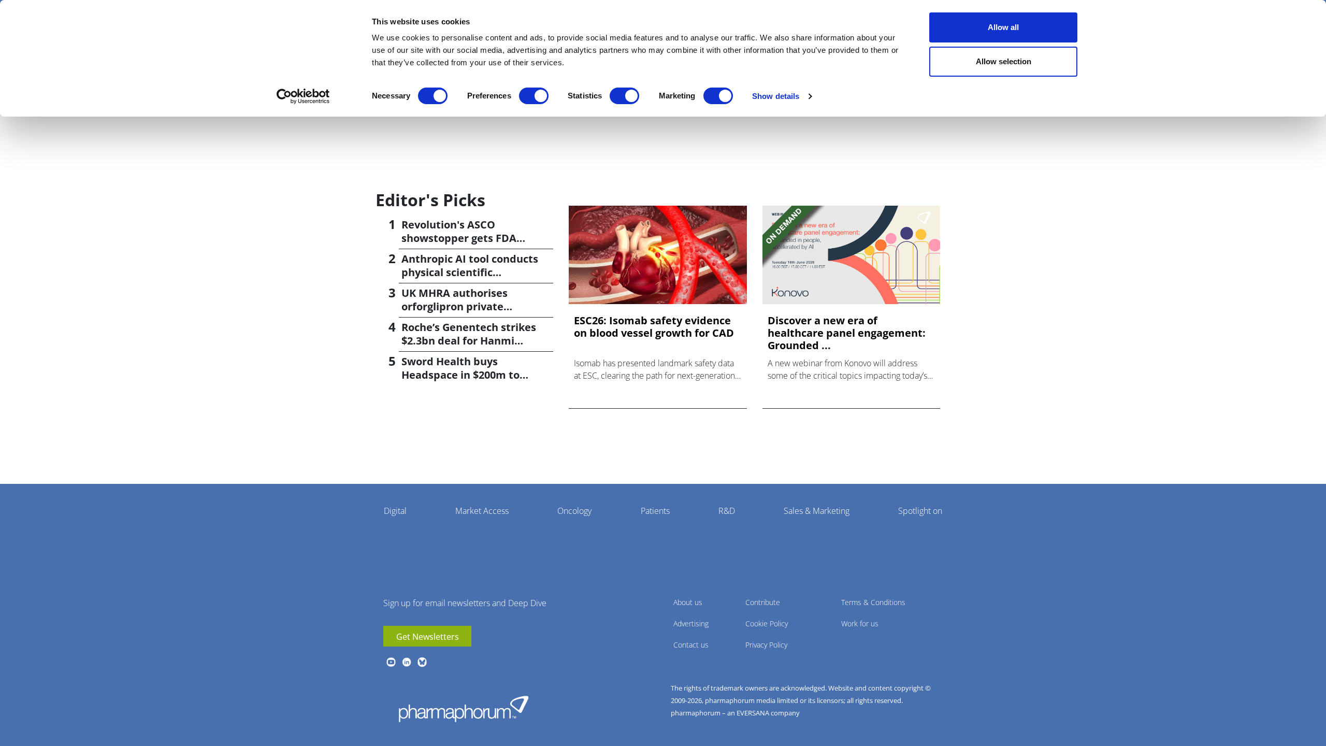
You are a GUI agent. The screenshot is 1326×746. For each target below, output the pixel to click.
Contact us (691, 645)
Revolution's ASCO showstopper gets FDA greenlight (458, 238)
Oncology (574, 511)
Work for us (859, 623)
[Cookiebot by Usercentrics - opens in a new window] (303, 96)
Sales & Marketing (816, 511)
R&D (726, 511)
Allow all (1003, 27)
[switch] (534, 96)
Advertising (691, 623)
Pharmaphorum (463, 708)
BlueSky (422, 662)
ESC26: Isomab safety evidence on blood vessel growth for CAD (654, 326)
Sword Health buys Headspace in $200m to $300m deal (460, 374)
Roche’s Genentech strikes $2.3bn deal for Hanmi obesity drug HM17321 (468, 340)
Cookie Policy (766, 623)
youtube (391, 662)
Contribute (762, 602)
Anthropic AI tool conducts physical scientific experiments (469, 272)
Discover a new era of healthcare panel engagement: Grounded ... (847, 333)
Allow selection (1003, 61)
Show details (775, 96)
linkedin (406, 662)
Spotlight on (920, 511)
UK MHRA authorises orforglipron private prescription (454, 306)
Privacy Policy (766, 645)
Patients (655, 511)
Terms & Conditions (873, 602)
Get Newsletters (427, 636)
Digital (395, 511)
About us (687, 602)
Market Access (482, 511)
